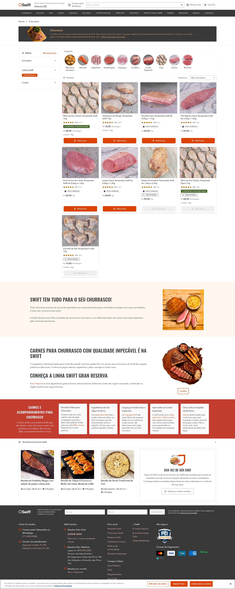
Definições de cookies (158, 584)
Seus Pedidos (113, 565)
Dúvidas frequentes (117, 553)
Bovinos (40, 13)
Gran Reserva (36, 383)
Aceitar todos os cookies (201, 584)
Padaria (170, 13)
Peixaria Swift (113, 537)
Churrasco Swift (115, 533)
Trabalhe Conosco (116, 541)
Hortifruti (134, 13)
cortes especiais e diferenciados (163, 416)
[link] (40, 6)
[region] (117, 584)
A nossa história (140, 528)
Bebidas (196, 13)
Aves (51, 13)
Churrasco (26, 13)
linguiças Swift (131, 415)
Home (21, 21)
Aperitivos (120, 13)
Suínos (61, 13)
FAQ (109, 569)
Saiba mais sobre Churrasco (113, 37)
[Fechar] (231, 584)
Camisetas (209, 13)
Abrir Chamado (75, 572)
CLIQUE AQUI (75, 534)
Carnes (186, 415)
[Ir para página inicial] (24, 5)
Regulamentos (114, 574)
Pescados (86, 13)
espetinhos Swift (102, 415)
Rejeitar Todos (179, 584)
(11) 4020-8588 (29, 536)
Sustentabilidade (141, 540)
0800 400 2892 (84, 550)
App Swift (112, 578)
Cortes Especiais (103, 13)
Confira (183, 391)
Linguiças (73, 13)
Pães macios (79, 425)
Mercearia (183, 13)
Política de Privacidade (63, 586)
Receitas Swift (114, 528)
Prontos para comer (153, 13)
